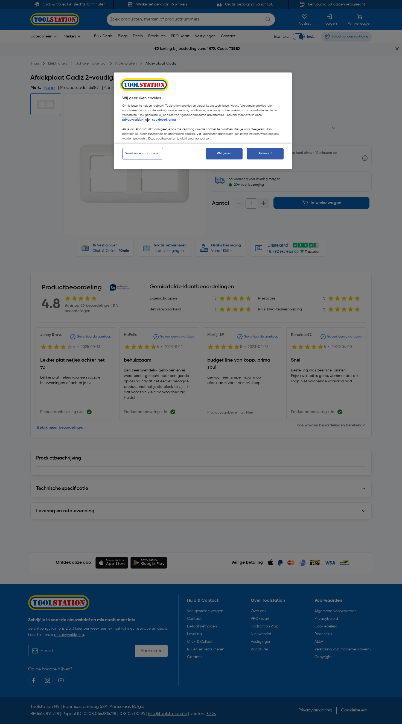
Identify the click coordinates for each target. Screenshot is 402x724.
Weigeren (224, 153)
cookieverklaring (164, 119)
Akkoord (265, 153)
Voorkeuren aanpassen (142, 153)
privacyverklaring (134, 119)
